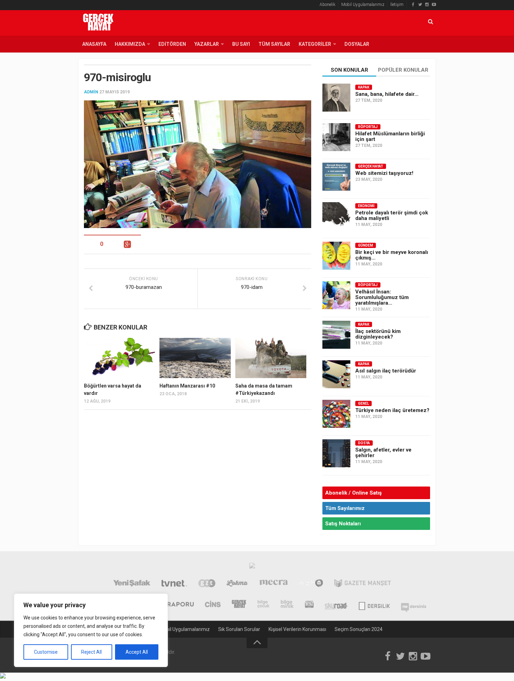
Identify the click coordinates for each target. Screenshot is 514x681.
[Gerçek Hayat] (239, 605)
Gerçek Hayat (370, 166)
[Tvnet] (174, 584)
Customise (46, 652)
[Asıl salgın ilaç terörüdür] (336, 374)
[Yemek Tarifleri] (237, 584)
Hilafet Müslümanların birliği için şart (390, 136)
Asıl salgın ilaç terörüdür (385, 371)
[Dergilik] (374, 605)
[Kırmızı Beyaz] (309, 605)
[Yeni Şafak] (131, 584)
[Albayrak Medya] (252, 567)
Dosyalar (356, 44)
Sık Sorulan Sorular (239, 629)
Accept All (137, 652)
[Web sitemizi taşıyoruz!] (336, 177)
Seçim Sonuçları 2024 (359, 629)
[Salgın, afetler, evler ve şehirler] (336, 453)
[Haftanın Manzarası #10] (194, 358)
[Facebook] (413, 4)
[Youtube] (434, 4)
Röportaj (368, 127)
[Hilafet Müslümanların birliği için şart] (336, 137)
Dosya (364, 443)
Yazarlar (206, 44)
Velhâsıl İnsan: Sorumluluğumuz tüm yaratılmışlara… (382, 297)
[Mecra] (273, 584)
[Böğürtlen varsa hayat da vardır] (119, 358)
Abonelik (327, 4)
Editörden (172, 44)
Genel (363, 403)
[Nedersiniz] (413, 605)
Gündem (365, 245)
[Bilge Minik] (287, 605)
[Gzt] (206, 584)
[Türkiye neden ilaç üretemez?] (336, 414)
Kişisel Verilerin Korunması (297, 629)
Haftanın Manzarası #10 (187, 386)
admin (91, 92)
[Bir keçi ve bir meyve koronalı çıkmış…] (336, 256)
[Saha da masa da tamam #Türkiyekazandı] (270, 358)
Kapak (363, 87)
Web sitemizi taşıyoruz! (384, 173)
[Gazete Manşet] (362, 584)
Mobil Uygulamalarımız (362, 4)
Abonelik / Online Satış (353, 493)
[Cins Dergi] (213, 605)
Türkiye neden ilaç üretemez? (392, 410)
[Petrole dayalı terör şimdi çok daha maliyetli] (336, 216)
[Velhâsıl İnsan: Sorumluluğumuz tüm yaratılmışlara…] (336, 295)
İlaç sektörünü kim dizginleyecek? (378, 334)
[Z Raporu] (175, 605)
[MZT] (311, 584)
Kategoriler (315, 44)
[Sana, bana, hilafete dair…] (336, 98)
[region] (91, 630)
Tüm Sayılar (274, 44)
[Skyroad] (336, 605)
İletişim (397, 4)
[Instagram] (427, 4)
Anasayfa (94, 44)
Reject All (91, 652)
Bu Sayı (241, 44)
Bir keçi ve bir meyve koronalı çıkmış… (391, 255)
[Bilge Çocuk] (263, 605)
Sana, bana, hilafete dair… (387, 94)
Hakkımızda (130, 44)
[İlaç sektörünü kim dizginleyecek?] (336, 335)
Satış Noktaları (343, 523)
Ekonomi (366, 206)
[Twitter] (420, 4)
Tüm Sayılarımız (345, 508)
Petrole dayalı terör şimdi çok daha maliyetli (391, 215)
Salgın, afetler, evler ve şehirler (383, 453)
